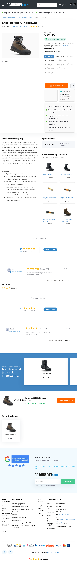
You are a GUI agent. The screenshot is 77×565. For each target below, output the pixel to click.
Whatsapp (71, 466)
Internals (4, 516)
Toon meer (64, 46)
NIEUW (4, 531)
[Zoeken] (54, 5)
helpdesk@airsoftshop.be (58, 466)
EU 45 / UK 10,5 (61, 69)
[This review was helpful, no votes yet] (64, 281)
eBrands (49, 552)
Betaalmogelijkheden (18, 504)
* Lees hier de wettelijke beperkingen (45, 485)
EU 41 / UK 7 (49, 65)
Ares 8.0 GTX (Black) (66, 175)
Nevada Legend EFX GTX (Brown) (66, 220)
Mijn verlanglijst (41, 514)
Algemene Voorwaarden (19, 517)
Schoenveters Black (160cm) (49, 220)
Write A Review (50, 250)
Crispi (7, 26)
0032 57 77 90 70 (40, 467)
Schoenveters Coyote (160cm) (49, 198)
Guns (3, 506)
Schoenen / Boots (26, 18)
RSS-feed (56, 552)
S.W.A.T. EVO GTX (48, 175)
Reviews (14, 515)
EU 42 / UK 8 (60, 65)
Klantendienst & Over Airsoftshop (22, 509)
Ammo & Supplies (5, 509)
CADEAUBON (50, 528)
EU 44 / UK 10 (49, 69)
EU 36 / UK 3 (49, 56)
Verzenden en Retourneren (20, 506)
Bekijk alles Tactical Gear (19, 26)
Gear (18, 18)
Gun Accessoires (7, 513)
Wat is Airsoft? (16, 520)
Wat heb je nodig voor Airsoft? (21, 523)
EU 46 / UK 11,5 (50, 73)
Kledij (3, 521)
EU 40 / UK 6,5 (61, 61)
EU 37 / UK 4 (60, 56)
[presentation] (74, 387)
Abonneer (68, 481)
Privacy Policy (16, 512)
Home (4, 18)
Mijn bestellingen (41, 509)
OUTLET (4, 528)
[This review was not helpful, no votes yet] (67, 281)
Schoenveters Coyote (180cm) (66, 198)
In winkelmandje (57, 86)
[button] (38, 559)
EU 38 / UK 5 (70, 56)
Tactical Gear (11, 18)
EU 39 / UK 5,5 (49, 61)
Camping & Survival (5, 525)
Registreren (41, 506)
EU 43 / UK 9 (70, 65)
